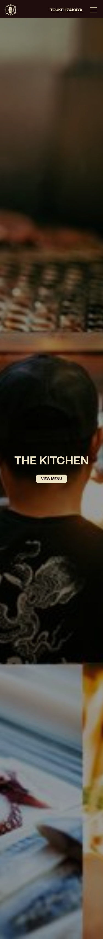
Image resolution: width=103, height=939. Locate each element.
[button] (92, 10)
